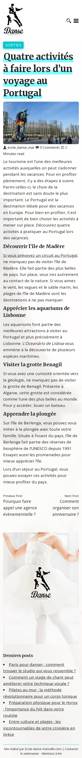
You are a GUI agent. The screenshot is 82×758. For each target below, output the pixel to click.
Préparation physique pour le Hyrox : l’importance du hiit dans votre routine (40, 709)
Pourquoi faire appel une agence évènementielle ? (20, 507)
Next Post (72, 496)
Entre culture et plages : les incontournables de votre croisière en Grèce (39, 728)
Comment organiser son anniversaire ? (65, 507)
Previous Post (12, 496)
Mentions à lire (52, 753)
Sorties (13, 45)
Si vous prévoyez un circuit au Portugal (40, 255)
